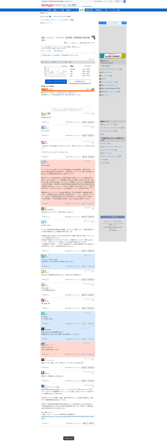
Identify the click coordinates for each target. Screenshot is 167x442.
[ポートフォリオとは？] (50, 16)
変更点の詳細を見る (58, 50)
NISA (106, 10)
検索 (124, 1)
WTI (46, 115)
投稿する (67, 438)
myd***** (47, 272)
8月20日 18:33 (87, 221)
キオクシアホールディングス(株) (111, 69)
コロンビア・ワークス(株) (109, 150)
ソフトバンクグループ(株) (109, 82)
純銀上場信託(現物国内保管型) (110, 88)
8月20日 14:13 (87, 255)
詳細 (42, 62)
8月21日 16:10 (87, 141)
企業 (70, 62)
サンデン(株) (105, 162)
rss (93, 42)
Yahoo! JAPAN (97, 1)
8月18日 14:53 (87, 358)
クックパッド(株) (106, 75)
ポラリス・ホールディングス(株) (111, 156)
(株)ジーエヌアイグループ (109, 85)
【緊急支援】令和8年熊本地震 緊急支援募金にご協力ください (57, 1)
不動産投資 (98, 10)
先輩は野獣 (48, 329)
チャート (48, 62)
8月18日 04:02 (87, 385)
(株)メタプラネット (107, 72)
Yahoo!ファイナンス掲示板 (52, 387)
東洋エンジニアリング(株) (109, 124)
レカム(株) (104, 159)
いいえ (91, 122)
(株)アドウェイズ (106, 153)
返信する (46, 122)
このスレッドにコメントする (56, 81)
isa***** (46, 285)
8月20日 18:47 (87, 207)
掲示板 (82, 10)
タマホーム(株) (105, 143)
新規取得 (74, 4)
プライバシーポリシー (107, 223)
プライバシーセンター (118, 223)
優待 (65, 62)
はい (85, 122)
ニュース (75, 10)
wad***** (47, 128)
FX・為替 (61, 10)
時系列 (54, 62)
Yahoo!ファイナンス (109, 221)
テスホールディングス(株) (109, 131)
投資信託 (68, 10)
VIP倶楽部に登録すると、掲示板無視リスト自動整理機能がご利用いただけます (60, 55)
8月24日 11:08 (87, 126)
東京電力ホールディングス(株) (110, 91)
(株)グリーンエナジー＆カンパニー (112, 146)
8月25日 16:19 (87, 113)
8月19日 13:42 (87, 312)
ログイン (65, 6)
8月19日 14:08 (87, 299)
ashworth (47, 373)
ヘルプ (104, 1)
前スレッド (92, 59)
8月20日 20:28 (87, 161)
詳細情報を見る (80, 81)
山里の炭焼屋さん (49, 209)
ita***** (46, 162)
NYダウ (103, 79)
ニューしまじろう (49, 360)
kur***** (46, 143)
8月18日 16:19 (87, 328)
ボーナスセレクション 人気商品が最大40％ (81, 6)
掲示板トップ (44, 13)
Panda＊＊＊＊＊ (49, 345)
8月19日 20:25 (87, 270)
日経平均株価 (105, 66)
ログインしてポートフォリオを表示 (62, 16)
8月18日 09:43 (87, 372)
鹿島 (102, 134)
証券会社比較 (89, 10)
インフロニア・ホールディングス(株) (112, 127)
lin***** (46, 257)
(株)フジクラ (105, 95)
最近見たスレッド (45, 23)
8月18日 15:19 (87, 343)
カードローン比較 (115, 10)
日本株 (49, 10)
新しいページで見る (46, 50)
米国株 (55, 10)
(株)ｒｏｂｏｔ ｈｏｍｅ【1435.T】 (59, 20)
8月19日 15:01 (87, 284)
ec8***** (47, 301)
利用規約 (110, 225)
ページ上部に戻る (113, 217)
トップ (43, 10)
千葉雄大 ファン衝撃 (119, 1)
